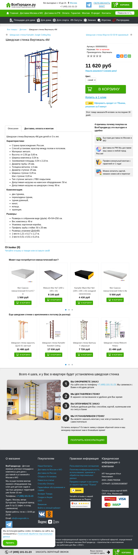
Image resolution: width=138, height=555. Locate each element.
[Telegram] (125, 56)
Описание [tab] (13, 128)
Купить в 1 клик (95, 97)
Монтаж (86, 13)
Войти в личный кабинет (49, 508)
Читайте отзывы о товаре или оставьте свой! (27, 251)
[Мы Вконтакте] (42, 514)
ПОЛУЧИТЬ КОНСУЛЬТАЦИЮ (87, 440)
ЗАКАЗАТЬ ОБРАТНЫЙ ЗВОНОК (52, 552)
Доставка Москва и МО (31, 13)
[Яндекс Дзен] (48, 521)
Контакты (106, 13)
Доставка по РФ (52, 13)
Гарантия (75, 13)
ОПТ (40, 501)
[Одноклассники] (121, 56)
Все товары (12, 29)
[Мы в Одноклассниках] (49, 514)
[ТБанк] (77, 490)
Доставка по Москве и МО (50, 469)
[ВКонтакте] (118, 56)
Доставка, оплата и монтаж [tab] (39, 128)
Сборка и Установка (47, 476)
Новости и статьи (46, 480)
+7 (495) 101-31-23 (68, 6)
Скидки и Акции (45, 497)
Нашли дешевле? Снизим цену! (101, 71)
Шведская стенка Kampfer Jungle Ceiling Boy (30, 35)
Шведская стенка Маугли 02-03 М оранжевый (107, 35)
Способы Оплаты (46, 483)
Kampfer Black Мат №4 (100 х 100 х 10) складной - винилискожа (84, 291)
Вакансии (42, 504)
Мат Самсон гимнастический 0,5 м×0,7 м (22, 291)
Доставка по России (47, 473)
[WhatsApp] (129, 56)
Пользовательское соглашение (84, 466)
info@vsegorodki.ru (20, 518)
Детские (23, 29)
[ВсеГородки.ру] (21, 5)
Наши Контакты (45, 466)
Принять (10, 542)
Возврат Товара (45, 494)
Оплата (65, 13)
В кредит (95, 13)
